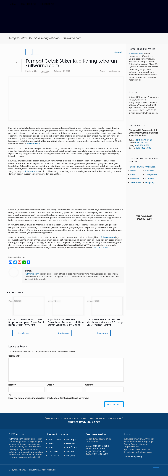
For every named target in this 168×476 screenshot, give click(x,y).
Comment (14, 356)
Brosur (133, 170)
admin (44, 71)
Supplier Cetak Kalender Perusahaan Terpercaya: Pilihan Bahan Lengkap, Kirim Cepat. (66, 322)
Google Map (137, 456)
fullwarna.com (34, 143)
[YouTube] (143, 4)
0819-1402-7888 (143, 148)
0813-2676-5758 (144, 140)
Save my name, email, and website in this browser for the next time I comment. (48, 398)
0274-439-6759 (28, 4)
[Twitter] (140, 4)
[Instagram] (150, 4)
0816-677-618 (141, 142)
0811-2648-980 (142, 145)
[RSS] (154, 4)
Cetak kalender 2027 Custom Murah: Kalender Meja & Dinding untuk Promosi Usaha (105, 322)
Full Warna (33, 469)
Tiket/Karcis (72, 447)
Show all (118, 52)
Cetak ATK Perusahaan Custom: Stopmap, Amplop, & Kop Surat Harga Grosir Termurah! (26, 322)
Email (50, 385)
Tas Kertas (135, 182)
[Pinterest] (147, 4)
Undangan (150, 166)
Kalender (149, 170)
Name (12, 385)
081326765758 (47, 4)
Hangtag (149, 182)
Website (89, 385)
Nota (51, 447)
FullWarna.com (32, 273)
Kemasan (53, 451)
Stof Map (70, 451)
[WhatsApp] (133, 4)
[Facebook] (136, 4)
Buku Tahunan (137, 166)
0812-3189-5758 (100, 247)
